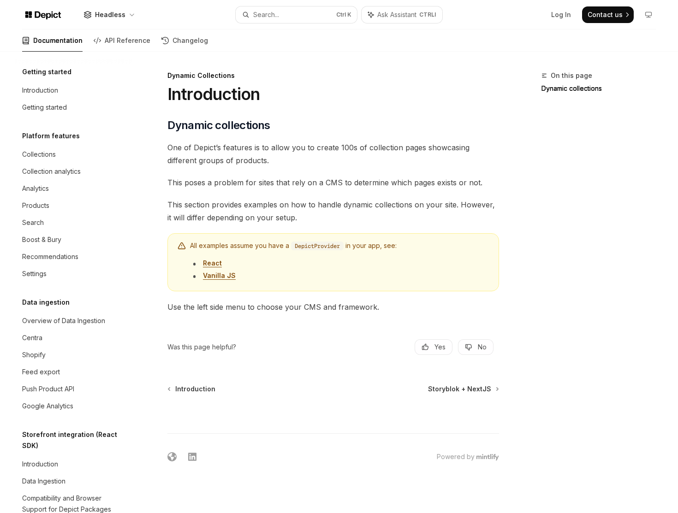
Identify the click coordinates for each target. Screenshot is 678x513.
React (212, 263)
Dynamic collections (571, 88)
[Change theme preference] (648, 14)
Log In (561, 14)
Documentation (58, 40)
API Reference (127, 40)
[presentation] (81, 282)
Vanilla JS (219, 275)
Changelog (190, 40)
